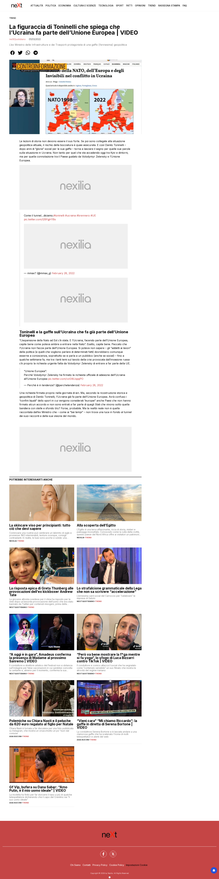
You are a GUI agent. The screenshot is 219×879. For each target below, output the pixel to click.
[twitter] (20, 55)
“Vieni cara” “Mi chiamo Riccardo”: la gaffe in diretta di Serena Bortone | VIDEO (107, 724)
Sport (120, 5)
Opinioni (140, 5)
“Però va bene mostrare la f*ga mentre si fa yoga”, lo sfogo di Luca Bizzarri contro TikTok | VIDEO (108, 658)
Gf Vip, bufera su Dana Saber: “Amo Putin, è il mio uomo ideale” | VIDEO (38, 788)
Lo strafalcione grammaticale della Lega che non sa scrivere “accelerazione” (109, 590)
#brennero (83, 215)
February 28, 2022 (63, 273)
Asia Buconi (15, 736)
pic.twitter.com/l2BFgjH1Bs (40, 219)
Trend (152, 5)
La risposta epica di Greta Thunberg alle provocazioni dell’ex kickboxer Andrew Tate (41, 592)
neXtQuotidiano (17, 39)
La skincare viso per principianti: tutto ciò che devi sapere (39, 527)
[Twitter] (111, 852)
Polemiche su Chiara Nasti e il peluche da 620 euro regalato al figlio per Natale (41, 722)
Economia (65, 5)
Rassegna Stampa (169, 5)
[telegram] (35, 55)
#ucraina (70, 215)
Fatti (129, 5)
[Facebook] (101, 852)
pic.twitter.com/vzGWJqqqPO (65, 378)
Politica (51, 5)
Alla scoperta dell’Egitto (96, 525)
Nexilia (13, 541)
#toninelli (58, 215)
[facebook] (12, 55)
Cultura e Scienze (84, 5)
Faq (185, 5)
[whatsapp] (28, 55)
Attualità (37, 5)
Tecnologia (105, 5)
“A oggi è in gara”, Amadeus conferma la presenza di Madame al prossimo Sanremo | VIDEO (40, 658)
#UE (93, 215)
